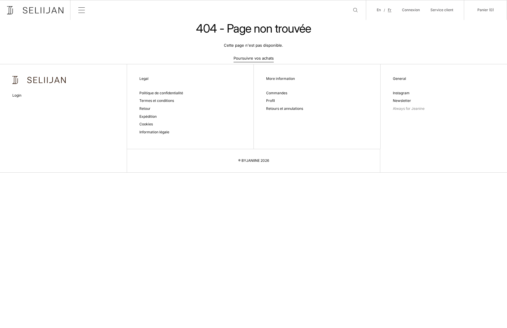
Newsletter (402, 100)
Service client (441, 10)
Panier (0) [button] (485, 10)
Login (16, 95)
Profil (270, 100)
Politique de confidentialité (161, 93)
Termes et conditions (156, 100)
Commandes (276, 93)
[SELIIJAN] (35, 10)
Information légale (154, 132)
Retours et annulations (284, 108)
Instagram (401, 93)
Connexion (411, 10)
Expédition (148, 116)
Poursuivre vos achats (254, 58)
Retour (145, 108)
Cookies (146, 124)
